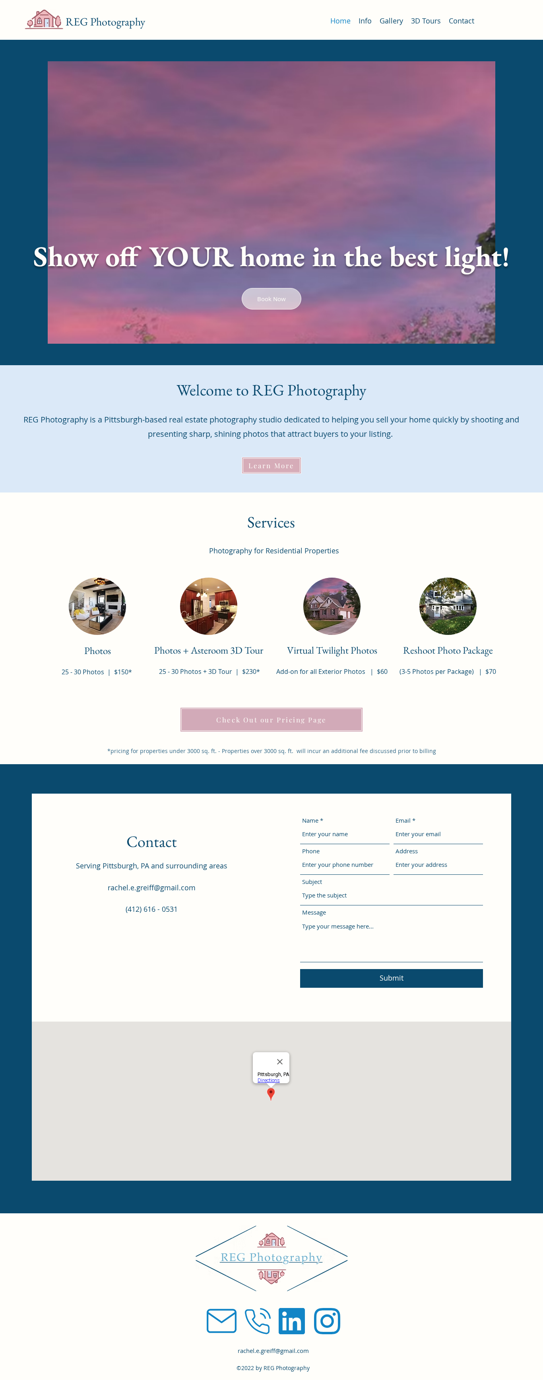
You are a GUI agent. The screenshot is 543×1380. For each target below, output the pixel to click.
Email (403, 820)
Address (407, 851)
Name (310, 820)
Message (314, 912)
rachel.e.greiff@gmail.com (152, 887)
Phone (311, 851)
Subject (312, 882)
